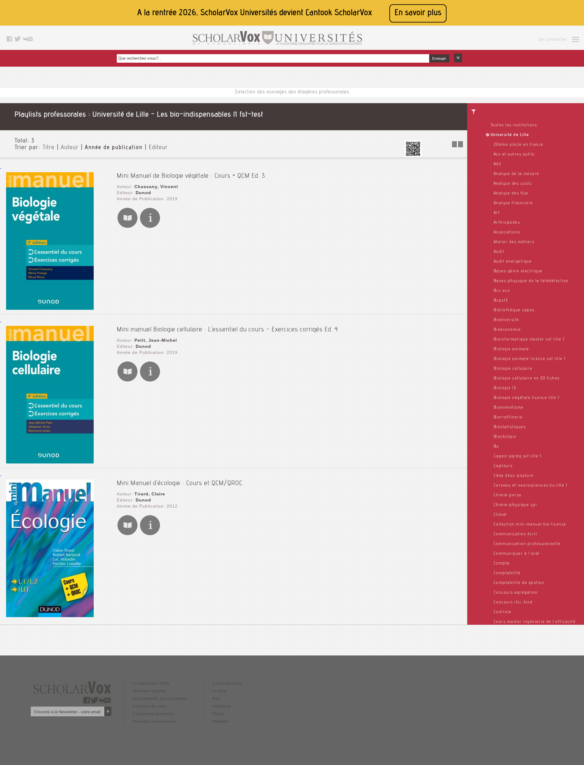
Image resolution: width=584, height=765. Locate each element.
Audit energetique (513, 262)
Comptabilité (507, 573)
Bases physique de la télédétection (531, 281)
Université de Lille (510, 135)
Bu (496, 447)
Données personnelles (155, 721)
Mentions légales (149, 691)
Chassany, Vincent (156, 186)
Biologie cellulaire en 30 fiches (527, 378)
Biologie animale (511, 349)
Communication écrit (515, 534)
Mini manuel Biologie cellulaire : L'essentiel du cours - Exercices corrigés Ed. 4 (227, 330)
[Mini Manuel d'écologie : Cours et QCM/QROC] (50, 615)
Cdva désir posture (514, 476)
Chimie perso (508, 495)
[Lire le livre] (127, 226)
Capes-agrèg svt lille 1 (518, 456)
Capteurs (503, 466)
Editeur (158, 148)
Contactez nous (227, 683)
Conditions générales (154, 714)
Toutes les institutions (514, 125)
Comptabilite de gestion (519, 583)
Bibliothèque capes (514, 310)
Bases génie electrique (518, 271)
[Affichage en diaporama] (458, 145)
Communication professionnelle (527, 544)
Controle (503, 612)
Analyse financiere (513, 203)
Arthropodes (507, 223)
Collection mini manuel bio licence (530, 524)
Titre (49, 148)
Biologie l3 (505, 388)
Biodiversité (506, 320)
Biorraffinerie (508, 417)
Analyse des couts (513, 184)
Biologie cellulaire (513, 369)
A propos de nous (150, 706)
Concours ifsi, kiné (513, 602)
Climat (500, 515)
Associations (507, 232)
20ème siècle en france (519, 145)
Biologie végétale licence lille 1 (527, 398)
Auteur (70, 148)
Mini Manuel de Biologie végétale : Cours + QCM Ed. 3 (191, 176)
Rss (216, 699)
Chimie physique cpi (515, 505)
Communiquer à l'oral (517, 554)
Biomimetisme (509, 408)
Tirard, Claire (149, 493)
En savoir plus (418, 13)
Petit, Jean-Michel (155, 340)
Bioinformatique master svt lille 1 (529, 339)
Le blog (219, 691)
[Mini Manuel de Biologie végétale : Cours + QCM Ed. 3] (50, 308)
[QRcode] (413, 155)
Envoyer (439, 59)
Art (497, 213)
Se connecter (552, 39)
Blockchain (505, 437)
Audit (499, 252)
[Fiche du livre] (150, 226)
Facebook (221, 706)
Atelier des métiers (514, 242)
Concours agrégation (516, 593)
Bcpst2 (501, 301)
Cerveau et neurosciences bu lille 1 (531, 486)
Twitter (218, 714)
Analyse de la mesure (516, 174)
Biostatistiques (510, 427)
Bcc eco (502, 291)
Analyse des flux (511, 193)
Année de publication (114, 148)
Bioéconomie (507, 330)
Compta (502, 563)
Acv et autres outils (514, 154)
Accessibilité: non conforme (159, 699)
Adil (498, 164)
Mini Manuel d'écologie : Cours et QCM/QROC (179, 483)
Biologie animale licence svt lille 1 (530, 359)
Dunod (143, 192)
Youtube (220, 721)
